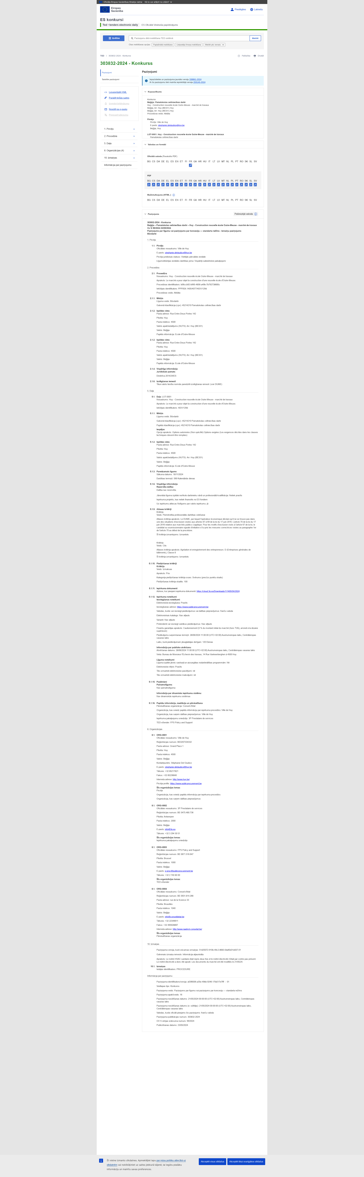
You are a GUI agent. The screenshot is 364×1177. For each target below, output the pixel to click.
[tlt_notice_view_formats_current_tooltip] (255, 214)
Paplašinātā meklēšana (162, 45)
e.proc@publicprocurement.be (179, 871)
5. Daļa (107, 143)
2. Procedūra (110, 136)
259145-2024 (199, 82)
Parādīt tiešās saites (119, 98)
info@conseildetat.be (174, 916)
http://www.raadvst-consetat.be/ (187, 929)
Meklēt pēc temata (213, 45)
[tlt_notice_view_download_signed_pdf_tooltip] (190, 165)
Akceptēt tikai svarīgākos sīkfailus (246, 1161)
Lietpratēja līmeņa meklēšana (189, 45)
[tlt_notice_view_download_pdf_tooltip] (148, 184)
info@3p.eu (170, 829)
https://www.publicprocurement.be (192, 607)
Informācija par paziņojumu (118, 165)
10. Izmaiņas (110, 158)
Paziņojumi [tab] (107, 72)
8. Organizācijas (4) (114, 150)
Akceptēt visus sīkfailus (212, 1161)
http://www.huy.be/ (181, 779)
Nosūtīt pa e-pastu (118, 109)
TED (102, 56)
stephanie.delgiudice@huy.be (171, 125)
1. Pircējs (109, 129)
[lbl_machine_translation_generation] (173, 195)
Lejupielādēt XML (118, 92)
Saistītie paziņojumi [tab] (110, 79)
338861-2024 (195, 79)
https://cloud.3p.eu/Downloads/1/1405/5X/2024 (218, 591)
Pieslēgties (240, 9)
